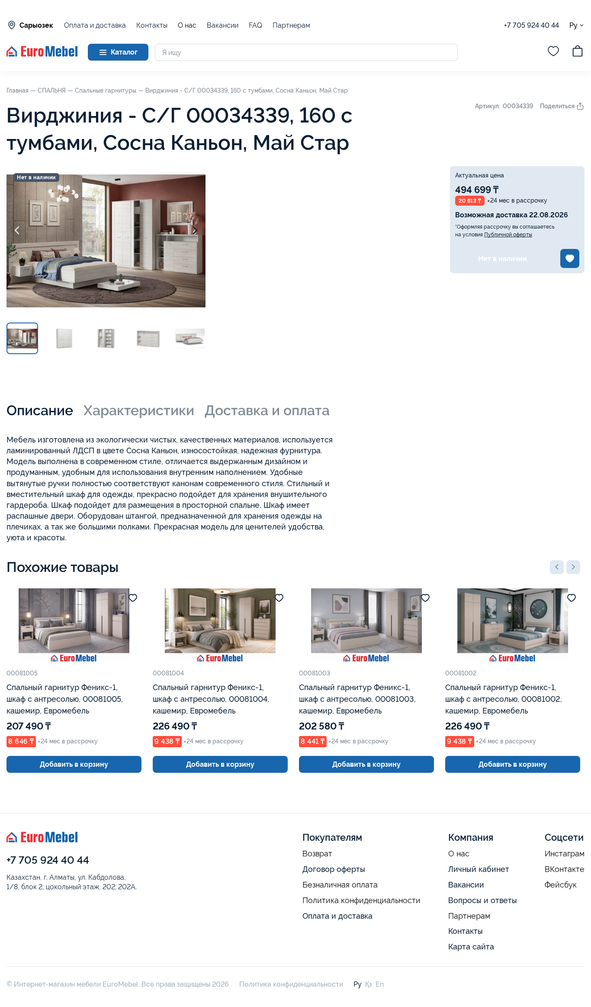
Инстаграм (565, 853)
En (380, 984)
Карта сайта (471, 946)
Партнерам (291, 25)
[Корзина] (578, 52)
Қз (368, 984)
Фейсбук (561, 885)
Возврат (317, 853)
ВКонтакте (565, 869)
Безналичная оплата (340, 885)
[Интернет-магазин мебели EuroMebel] (41, 54)
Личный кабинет (478, 869)
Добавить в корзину (74, 764)
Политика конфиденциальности (361, 900)
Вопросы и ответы (482, 900)
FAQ (255, 25)
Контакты (151, 25)
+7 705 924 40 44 (531, 25)
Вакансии (222, 25)
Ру (573, 25)
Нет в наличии (502, 259)
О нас (187, 25)
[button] (557, 567)
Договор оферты (333, 869)
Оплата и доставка (95, 25)
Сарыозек (36, 25)
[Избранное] (553, 52)
